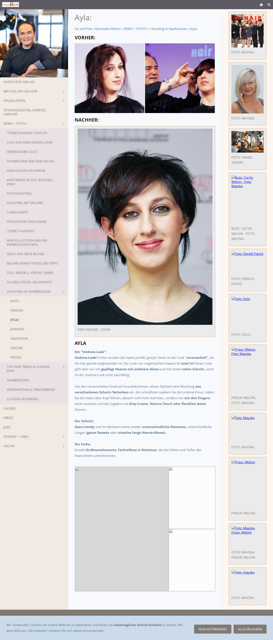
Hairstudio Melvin (107, 28)
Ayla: (193, 28)
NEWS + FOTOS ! (136, 28)
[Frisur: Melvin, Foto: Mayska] (247, 370)
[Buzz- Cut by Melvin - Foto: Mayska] (247, 199)
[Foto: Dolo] (247, 313)
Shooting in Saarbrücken (169, 28)
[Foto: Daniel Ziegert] (247, 142)
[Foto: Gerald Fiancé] (247, 263)
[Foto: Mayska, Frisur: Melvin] (247, 536)
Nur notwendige (213, 629)
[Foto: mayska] (247, 30)
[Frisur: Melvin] (247, 484)
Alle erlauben (250, 629)
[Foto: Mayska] (247, 89)
